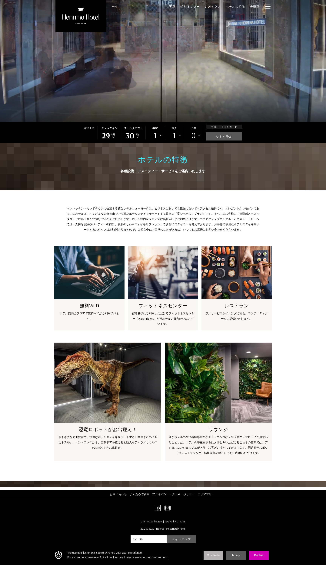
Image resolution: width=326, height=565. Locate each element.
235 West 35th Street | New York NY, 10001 (163, 521)
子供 (193, 128)
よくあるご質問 (139, 494)
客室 (155, 128)
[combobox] (155, 135)
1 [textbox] (155, 135)
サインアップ (181, 539)
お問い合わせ (118, 494)
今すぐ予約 (224, 136)
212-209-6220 (147, 528)
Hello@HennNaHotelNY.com (170, 528)
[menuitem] (119, 494)
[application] (163, 555)
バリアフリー (206, 494)
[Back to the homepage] (80, 16)
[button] (109, 133)
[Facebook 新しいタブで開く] (158, 507)
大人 (174, 128)
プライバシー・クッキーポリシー (173, 494)
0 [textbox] (193, 135)
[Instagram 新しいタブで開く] (168, 507)
